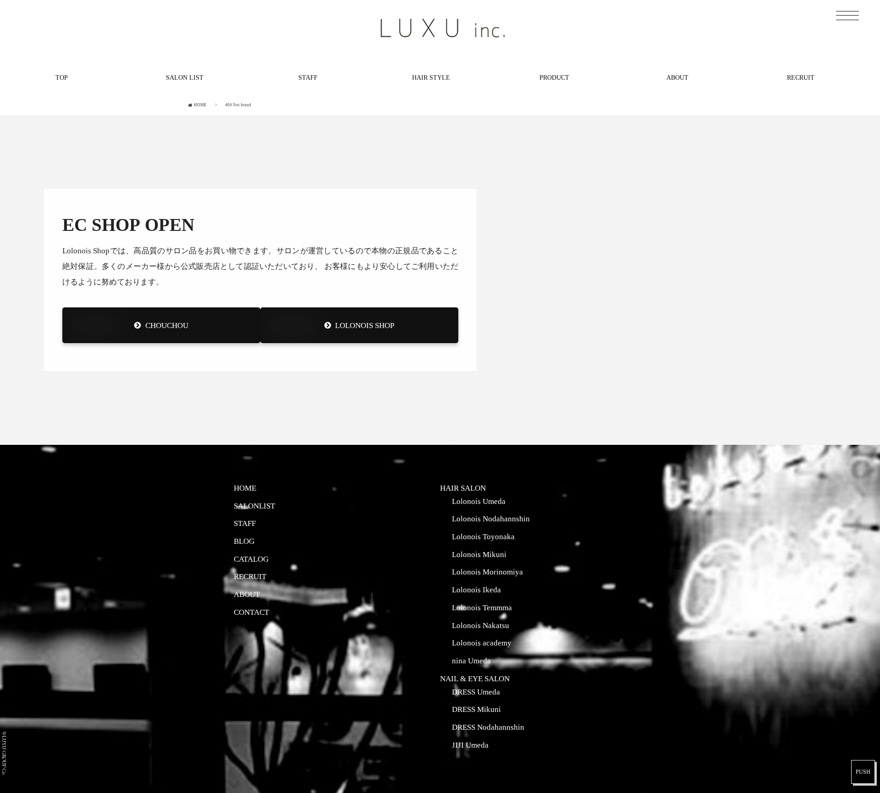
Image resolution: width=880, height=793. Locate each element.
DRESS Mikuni (476, 709)
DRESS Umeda (476, 691)
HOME (245, 488)
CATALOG (251, 559)
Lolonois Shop (364, 325)
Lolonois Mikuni (479, 554)
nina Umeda (471, 660)
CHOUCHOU (166, 325)
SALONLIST (254, 505)
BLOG (244, 541)
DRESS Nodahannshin (488, 727)
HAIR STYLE (431, 77)
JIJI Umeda (470, 745)
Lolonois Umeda (479, 501)
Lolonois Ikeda (476, 589)
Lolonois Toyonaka (483, 536)
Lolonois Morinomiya (487, 571)
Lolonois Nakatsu (480, 625)
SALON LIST (185, 77)
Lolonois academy (482, 642)
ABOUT (677, 77)
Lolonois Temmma (482, 607)
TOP (61, 77)
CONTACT (251, 612)
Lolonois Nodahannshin (491, 518)
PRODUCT (554, 77)
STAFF (308, 77)
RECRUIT (800, 77)
